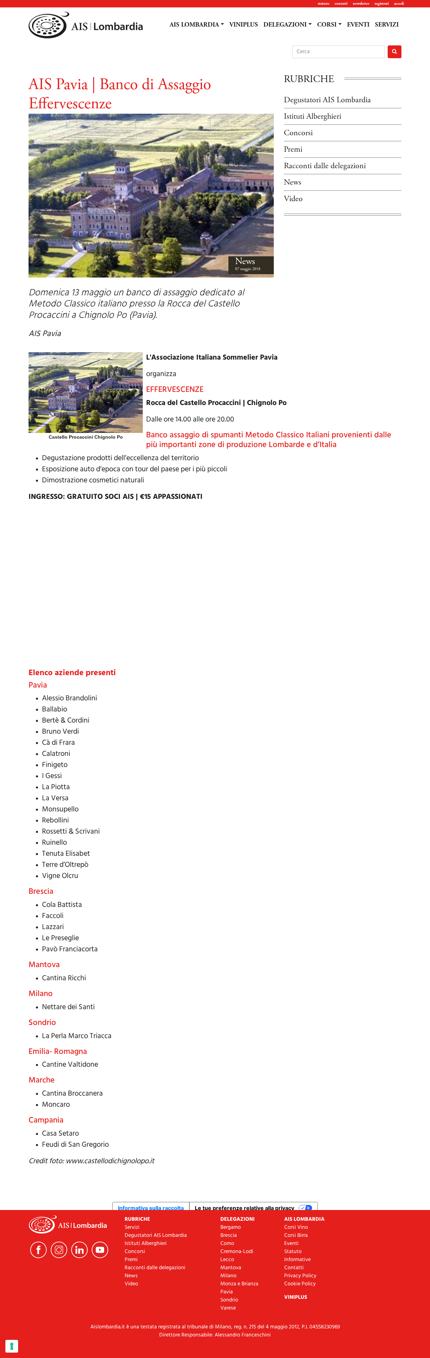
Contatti (294, 1268)
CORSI (327, 25)
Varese (228, 1308)
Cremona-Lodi (236, 1251)
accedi (399, 3)
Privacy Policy (300, 1276)
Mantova (230, 1268)
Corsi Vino (296, 1227)
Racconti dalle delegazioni (325, 166)
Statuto (293, 1251)
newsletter (361, 3)
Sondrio (229, 1300)
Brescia (228, 1235)
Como (227, 1243)
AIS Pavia (45, 334)
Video (293, 199)
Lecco (227, 1259)
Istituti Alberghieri (312, 116)
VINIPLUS (243, 25)
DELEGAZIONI (285, 25)
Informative (297, 1259)
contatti (341, 3)
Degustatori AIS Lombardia (327, 100)
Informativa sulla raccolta (151, 1208)
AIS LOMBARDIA (194, 25)
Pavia (226, 1292)
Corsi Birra (296, 1235)
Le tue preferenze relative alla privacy (244, 1208)
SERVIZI (387, 25)
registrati (382, 3)
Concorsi (298, 133)
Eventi (291, 1243)
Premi (293, 149)
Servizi (132, 1227)
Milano (228, 1276)
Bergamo (230, 1227)
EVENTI (358, 25)
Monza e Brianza (239, 1284)
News (245, 261)
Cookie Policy (300, 1284)
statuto (323, 3)
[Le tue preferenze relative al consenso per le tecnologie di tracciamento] (11, 1346)
